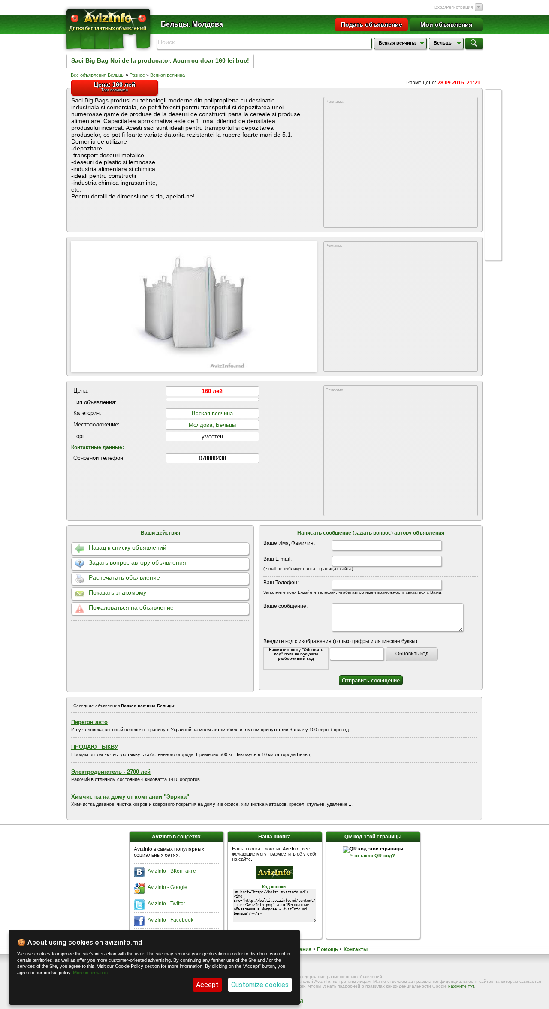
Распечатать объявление (124, 577)
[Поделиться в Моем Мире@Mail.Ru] (493, 212)
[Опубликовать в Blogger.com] (493, 244)
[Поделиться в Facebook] (493, 114)
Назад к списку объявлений (127, 547)
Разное (137, 75)
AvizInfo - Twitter (166, 904)
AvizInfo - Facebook (170, 920)
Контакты (356, 949)
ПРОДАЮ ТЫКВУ (94, 747)
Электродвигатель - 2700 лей (111, 772)
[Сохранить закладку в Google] (493, 146)
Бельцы (226, 425)
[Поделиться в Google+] (493, 98)
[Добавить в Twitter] (493, 163)
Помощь (327, 949)
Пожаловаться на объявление (131, 607)
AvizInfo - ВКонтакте (172, 871)
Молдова (200, 425)
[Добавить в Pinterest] (493, 228)
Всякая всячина (167, 75)
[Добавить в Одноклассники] (493, 195)
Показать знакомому (117, 592)
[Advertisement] (401, 166)
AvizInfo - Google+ (169, 887)
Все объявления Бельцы (97, 75)
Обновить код (411, 654)
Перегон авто (89, 722)
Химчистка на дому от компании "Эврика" (130, 796)
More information (90, 972)
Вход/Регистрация (453, 7)
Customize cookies (260, 985)
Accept (207, 985)
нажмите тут (461, 986)
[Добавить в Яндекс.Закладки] (493, 179)
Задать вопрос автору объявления (137, 562)
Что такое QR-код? (372, 855)
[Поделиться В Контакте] (493, 130)
